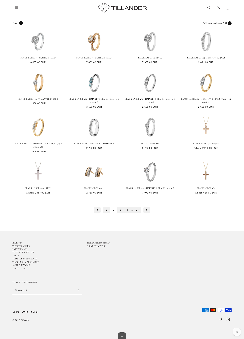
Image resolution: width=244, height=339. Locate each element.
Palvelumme (19, 249)
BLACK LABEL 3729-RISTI (38, 188)
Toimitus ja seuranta (24, 259)
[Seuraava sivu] (146, 210)
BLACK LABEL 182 (150, 143)
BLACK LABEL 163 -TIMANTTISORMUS (38, 98)
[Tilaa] (78, 290)
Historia (17, 243)
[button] (16, 8)
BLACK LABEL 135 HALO (150, 57)
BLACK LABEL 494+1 (94, 188)
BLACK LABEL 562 (206, 188)
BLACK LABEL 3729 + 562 (206, 143)
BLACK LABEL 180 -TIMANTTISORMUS (94, 143)
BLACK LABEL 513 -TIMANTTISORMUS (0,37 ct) (150, 188)
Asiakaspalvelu (96, 246)
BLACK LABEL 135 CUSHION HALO (38, 57)
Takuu (16, 255)
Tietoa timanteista (23, 252)
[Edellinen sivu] (97, 210)
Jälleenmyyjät (21, 265)
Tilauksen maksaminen (26, 262)
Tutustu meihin (21, 246)
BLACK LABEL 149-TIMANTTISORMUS (206, 57)
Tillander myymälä (98, 243)
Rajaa (15, 23)
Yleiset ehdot (20, 268)
